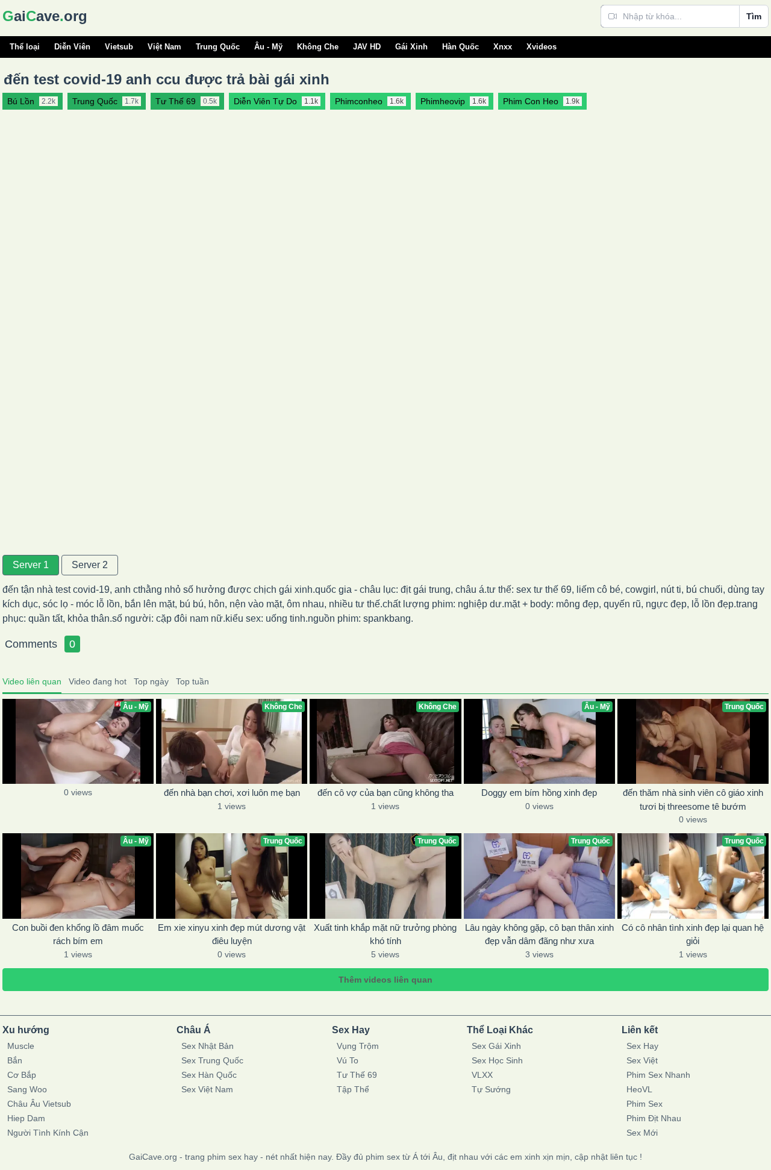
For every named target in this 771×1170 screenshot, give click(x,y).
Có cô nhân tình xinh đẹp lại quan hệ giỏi (693, 934)
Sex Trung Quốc (212, 1060)
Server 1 (31, 565)
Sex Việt (642, 1060)
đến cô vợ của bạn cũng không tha (385, 792)
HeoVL (639, 1089)
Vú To (347, 1060)
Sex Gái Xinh (496, 1046)
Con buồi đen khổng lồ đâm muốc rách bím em (78, 934)
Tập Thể (353, 1089)
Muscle (20, 1046)
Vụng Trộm (358, 1046)
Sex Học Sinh (497, 1060)
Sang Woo (27, 1089)
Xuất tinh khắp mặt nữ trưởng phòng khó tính (385, 934)
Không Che (318, 46)
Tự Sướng (491, 1089)
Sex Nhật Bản (207, 1046)
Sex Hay (642, 1046)
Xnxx (502, 46)
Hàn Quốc (460, 46)
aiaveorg (44, 16)
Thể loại (25, 46)
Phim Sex (644, 1104)
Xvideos (541, 46)
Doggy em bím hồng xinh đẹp (539, 792)
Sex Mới (642, 1132)
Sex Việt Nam (207, 1089)
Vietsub (119, 46)
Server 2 (90, 565)
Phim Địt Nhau (653, 1118)
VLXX (482, 1075)
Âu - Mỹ (268, 46)
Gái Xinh (411, 46)
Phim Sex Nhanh (658, 1075)
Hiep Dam (26, 1118)
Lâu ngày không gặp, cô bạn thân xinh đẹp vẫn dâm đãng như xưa (539, 934)
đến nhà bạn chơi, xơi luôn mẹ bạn (232, 792)
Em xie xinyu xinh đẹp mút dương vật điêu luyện (231, 934)
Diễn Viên (72, 46)
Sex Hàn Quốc (209, 1075)
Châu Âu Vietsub (39, 1104)
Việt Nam (164, 46)
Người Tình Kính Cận (48, 1132)
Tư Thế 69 (357, 1075)
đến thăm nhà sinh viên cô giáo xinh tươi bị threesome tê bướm (693, 799)
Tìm (753, 16)
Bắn (14, 1060)
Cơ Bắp (21, 1075)
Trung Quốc (218, 46)
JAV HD (367, 46)
